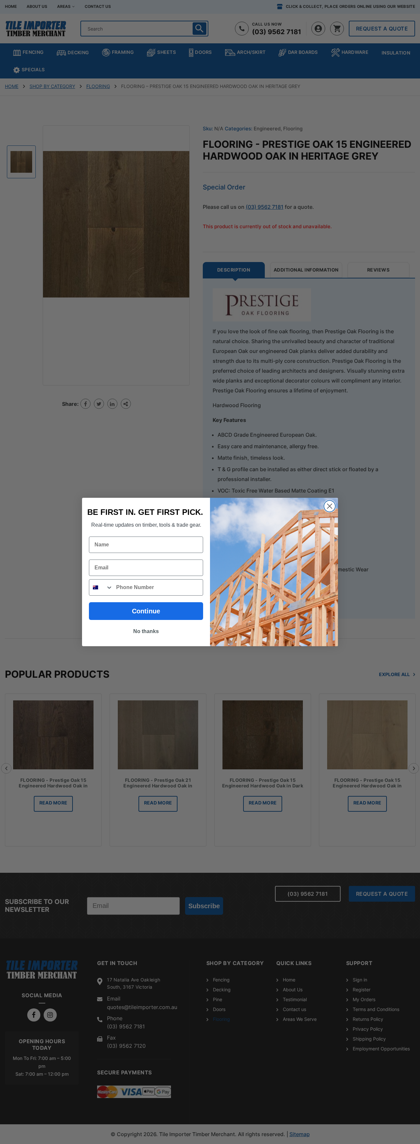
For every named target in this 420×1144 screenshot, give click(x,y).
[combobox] (101, 587)
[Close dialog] (329, 506)
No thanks (146, 631)
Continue (146, 611)
